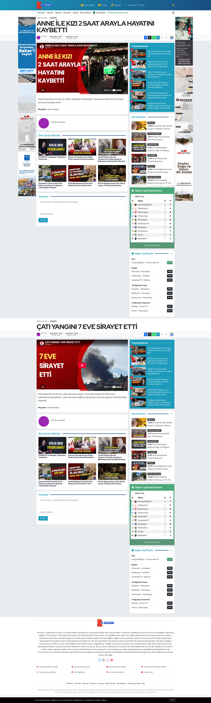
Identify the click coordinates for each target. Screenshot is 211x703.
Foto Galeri (89, 5)
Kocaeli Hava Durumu (82, 667)
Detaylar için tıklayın (152, 245)
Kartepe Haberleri (154, 134)
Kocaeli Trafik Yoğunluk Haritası (155, 667)
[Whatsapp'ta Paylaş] (154, 37)
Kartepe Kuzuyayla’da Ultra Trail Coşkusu (158, 138)
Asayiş (75, 12)
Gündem (41, 12)
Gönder (43, 220)
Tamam (172, 700)
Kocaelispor (101, 12)
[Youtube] (111, 660)
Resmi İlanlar (85, 12)
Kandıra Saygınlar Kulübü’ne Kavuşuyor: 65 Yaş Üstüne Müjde (159, 181)
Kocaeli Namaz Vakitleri (117, 667)
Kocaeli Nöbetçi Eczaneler (48, 667)
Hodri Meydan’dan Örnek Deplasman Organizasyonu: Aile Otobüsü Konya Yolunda (159, 160)
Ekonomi (67, 12)
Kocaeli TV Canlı (136, 5)
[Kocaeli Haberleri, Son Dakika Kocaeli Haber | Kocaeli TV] (45, 5)
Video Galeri (42, 18)
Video (104, 5)
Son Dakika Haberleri (116, 672)
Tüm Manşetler (79, 672)
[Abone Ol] (172, 37)
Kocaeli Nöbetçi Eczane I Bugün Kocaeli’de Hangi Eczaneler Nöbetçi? (159, 171)
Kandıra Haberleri (154, 177)
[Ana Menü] (173, 12)
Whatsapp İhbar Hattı (119, 12)
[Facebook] (99, 660)
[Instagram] (107, 660)
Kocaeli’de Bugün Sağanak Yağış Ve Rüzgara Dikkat (158, 149)
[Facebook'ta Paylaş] (145, 37)
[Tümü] (171, 117)
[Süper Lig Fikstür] (171, 253)
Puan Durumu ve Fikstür (47, 672)
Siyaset (58, 12)
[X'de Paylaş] (149, 37)
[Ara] (173, 5)
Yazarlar (117, 5)
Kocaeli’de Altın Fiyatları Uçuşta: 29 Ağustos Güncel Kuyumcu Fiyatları (159, 127)
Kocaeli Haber (153, 144)
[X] (103, 660)
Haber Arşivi (148, 672)
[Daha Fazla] (158, 37)
